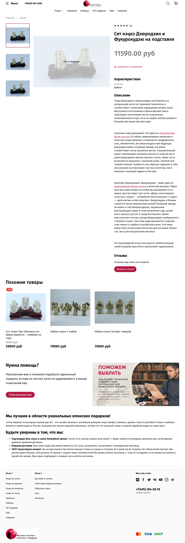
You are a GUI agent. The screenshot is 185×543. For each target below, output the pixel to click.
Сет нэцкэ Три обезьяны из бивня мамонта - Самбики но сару (23, 334)
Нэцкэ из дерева (14, 483)
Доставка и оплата (43, 478)
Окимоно (72, 10)
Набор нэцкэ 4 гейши (63, 331)
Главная (10, 17)
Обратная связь (42, 488)
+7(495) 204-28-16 (148, 489)
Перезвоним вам (20, 394)
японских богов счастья (133, 186)
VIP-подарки (99, 10)
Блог (37, 493)
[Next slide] (17, 96)
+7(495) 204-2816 (33, 3)
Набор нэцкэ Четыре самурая (113, 331)
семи (162, 133)
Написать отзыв (125, 269)
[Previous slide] (39, 61)
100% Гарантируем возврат (48, 483)
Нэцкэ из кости (13, 478)
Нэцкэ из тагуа (13, 493)
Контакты (39, 498)
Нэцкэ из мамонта (14, 488)
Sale (111, 10)
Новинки (122, 10)
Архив (23, 17)
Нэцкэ (57, 10)
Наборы (84, 10)
